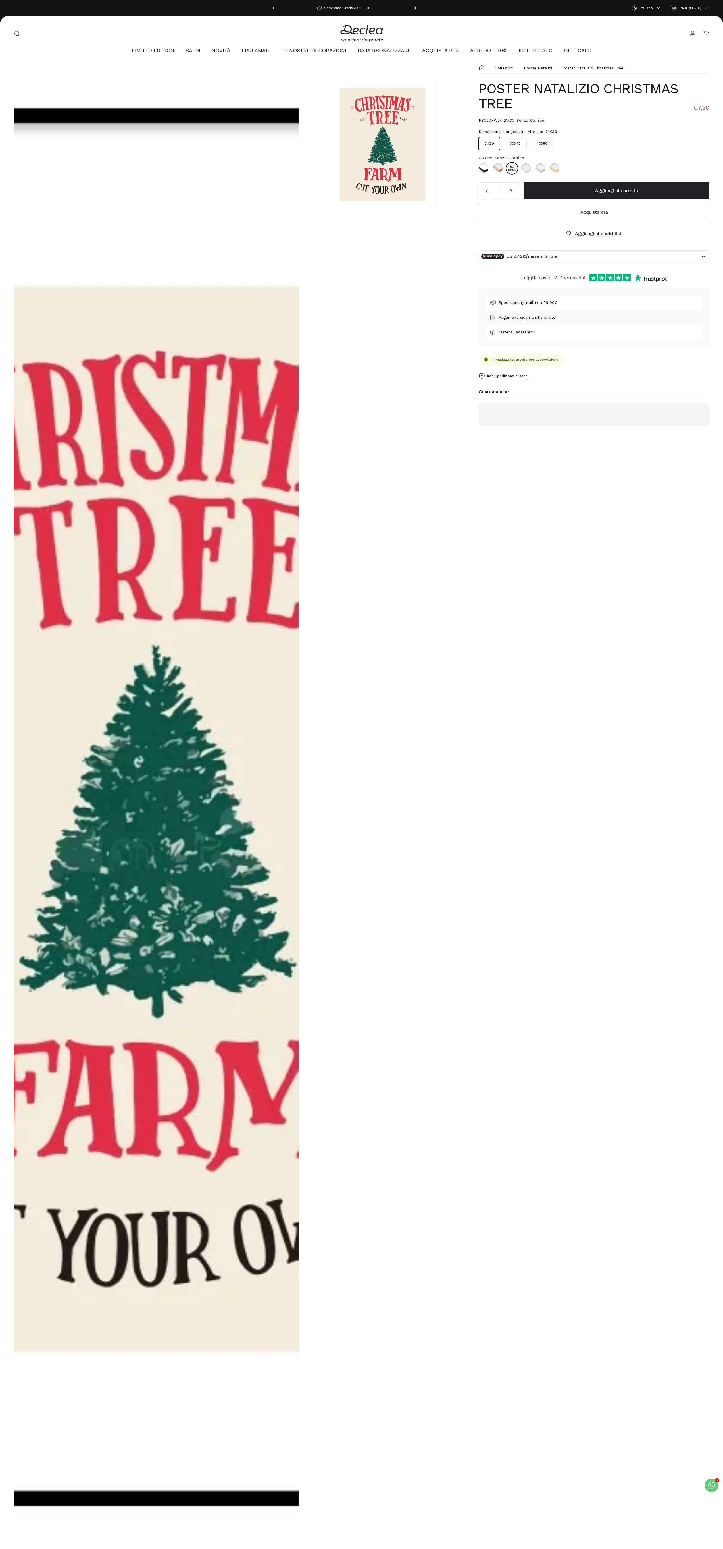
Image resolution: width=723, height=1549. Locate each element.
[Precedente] (274, 8)
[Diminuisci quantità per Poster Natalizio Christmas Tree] (485, 191)
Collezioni (504, 68)
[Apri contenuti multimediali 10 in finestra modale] (382, 143)
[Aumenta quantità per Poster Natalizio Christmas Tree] (512, 191)
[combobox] (646, 8)
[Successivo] (414, 8)
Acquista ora (594, 212)
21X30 (489, 144)
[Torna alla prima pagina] (481, 68)
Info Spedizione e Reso (507, 376)
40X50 (542, 144)
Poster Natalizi (538, 68)
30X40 (515, 144)
